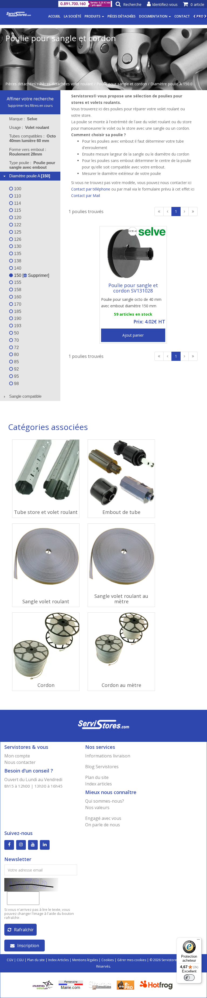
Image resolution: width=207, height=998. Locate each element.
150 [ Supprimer (30, 275)
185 (17, 311)
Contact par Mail (85, 195)
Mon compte (17, 756)
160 (17, 297)
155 (17, 282)
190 (17, 318)
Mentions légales (85, 960)
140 (17, 268)
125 (17, 232)
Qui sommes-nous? (104, 801)
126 (17, 239)
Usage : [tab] (29, 127)
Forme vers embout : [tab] (28, 151)
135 (17, 253)
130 (17, 246)
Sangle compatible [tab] (25, 396)
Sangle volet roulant (45, 601)
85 (16, 361)
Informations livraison (107, 756)
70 (16, 340)
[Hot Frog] (157, 984)
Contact (182, 16)
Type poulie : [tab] (32, 165)
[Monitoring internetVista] (43, 984)
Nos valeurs (97, 807)
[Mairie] (70, 984)
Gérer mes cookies (131, 960)
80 (16, 354)
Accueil (54, 16)
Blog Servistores (102, 767)
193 (17, 325)
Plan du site (97, 777)
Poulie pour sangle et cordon (121, 83)
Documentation (153, 16)
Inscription (28, 945)
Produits (93, 16)
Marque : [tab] (23, 119)
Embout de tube (121, 512)
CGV (10, 960)
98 (16, 383)
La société (72, 16)
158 (17, 289)
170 (17, 304)
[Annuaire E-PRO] (125, 984)
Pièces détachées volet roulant (66, 83)
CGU (20, 960)
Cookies (107, 960)
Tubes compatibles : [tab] (32, 138)
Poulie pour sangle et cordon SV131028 (133, 288)
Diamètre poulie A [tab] (29, 176)
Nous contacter (20, 762)
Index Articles (58, 960)
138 (17, 261)
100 (17, 188)
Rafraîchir (24, 930)
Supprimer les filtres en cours (30, 105)
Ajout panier (133, 335)
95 (16, 376)
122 (17, 225)
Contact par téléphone (90, 189)
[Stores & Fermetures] (99, 984)
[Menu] (198, 940)
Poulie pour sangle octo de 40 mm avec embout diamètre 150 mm (131, 302)
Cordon (45, 685)
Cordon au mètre (121, 685)
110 (17, 196)
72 (16, 347)
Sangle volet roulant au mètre (121, 599)
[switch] (189, 977)
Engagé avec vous (103, 818)
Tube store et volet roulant (46, 512)
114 (17, 203)
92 (16, 369)
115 (17, 210)
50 (16, 333)
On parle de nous (102, 825)
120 (17, 217)
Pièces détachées (122, 16)
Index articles (98, 784)
